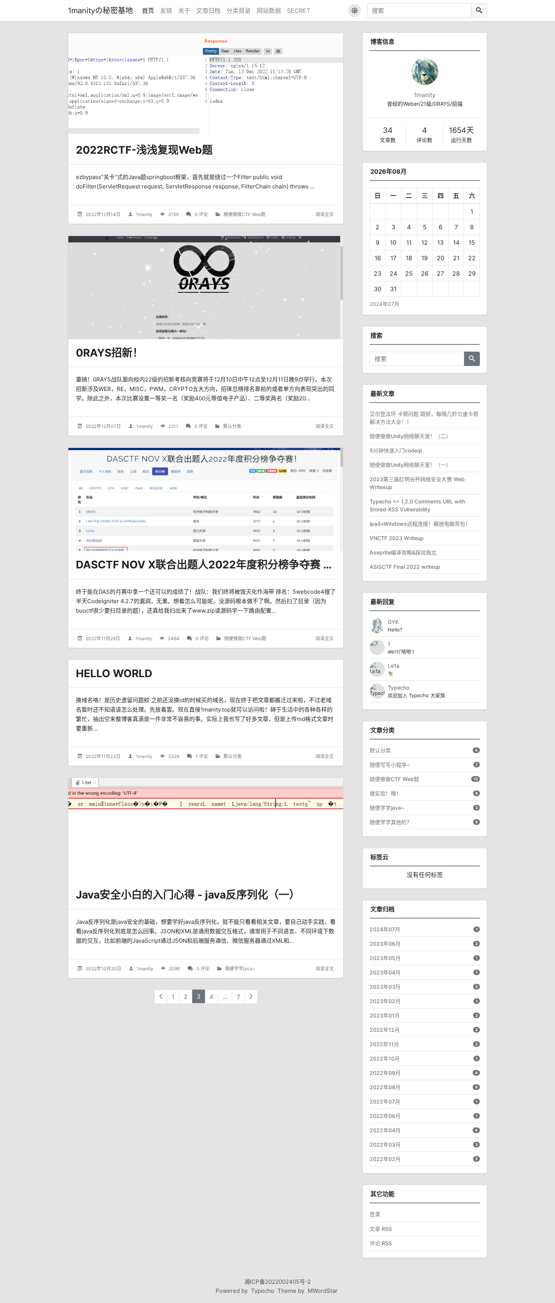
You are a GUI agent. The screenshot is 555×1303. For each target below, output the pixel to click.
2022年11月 (384, 1044)
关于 (184, 10)
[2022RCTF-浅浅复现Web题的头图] (205, 84)
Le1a (393, 665)
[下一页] (251, 997)
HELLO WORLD (114, 673)
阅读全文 (325, 214)
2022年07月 (385, 1101)
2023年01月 (385, 1015)
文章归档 (208, 10)
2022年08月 (385, 1087)
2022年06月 (385, 1116)
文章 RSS (381, 1229)
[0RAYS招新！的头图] (205, 287)
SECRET (298, 10)
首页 (148, 10)
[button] (354, 10)
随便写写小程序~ (390, 764)
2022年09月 (385, 1073)
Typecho (398, 687)
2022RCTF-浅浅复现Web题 (144, 150)
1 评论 (202, 756)
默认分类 (232, 426)
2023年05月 (385, 958)
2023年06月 (385, 943)
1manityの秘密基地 (100, 10)
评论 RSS (381, 1243)
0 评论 (201, 214)
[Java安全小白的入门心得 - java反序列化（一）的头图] (205, 829)
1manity (144, 214)
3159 (173, 214)
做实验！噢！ (385, 793)
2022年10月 (385, 1058)
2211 (173, 426)
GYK (393, 622)
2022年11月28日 (103, 638)
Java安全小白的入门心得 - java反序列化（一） (188, 894)
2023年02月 (385, 1001)
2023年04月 (385, 972)
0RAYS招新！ (109, 352)
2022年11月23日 (103, 756)
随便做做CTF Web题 (244, 214)
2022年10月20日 (103, 968)
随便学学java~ (240, 968)
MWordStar (323, 1290)
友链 (166, 10)
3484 (173, 638)
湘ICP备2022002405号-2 (277, 1281)
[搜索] (479, 10)
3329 (173, 756)
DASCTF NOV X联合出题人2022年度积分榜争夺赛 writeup (219, 564)
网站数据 (269, 10)
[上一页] (160, 997)
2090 (174, 968)
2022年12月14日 (103, 214)
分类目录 (239, 10)
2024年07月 (384, 304)
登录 (375, 1214)
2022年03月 (385, 1144)
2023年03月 (385, 986)
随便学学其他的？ (391, 822)
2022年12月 (385, 1030)
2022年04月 (385, 1130)
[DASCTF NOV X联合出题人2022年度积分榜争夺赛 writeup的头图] (205, 499)
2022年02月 (385, 1159)
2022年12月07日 (103, 426)
